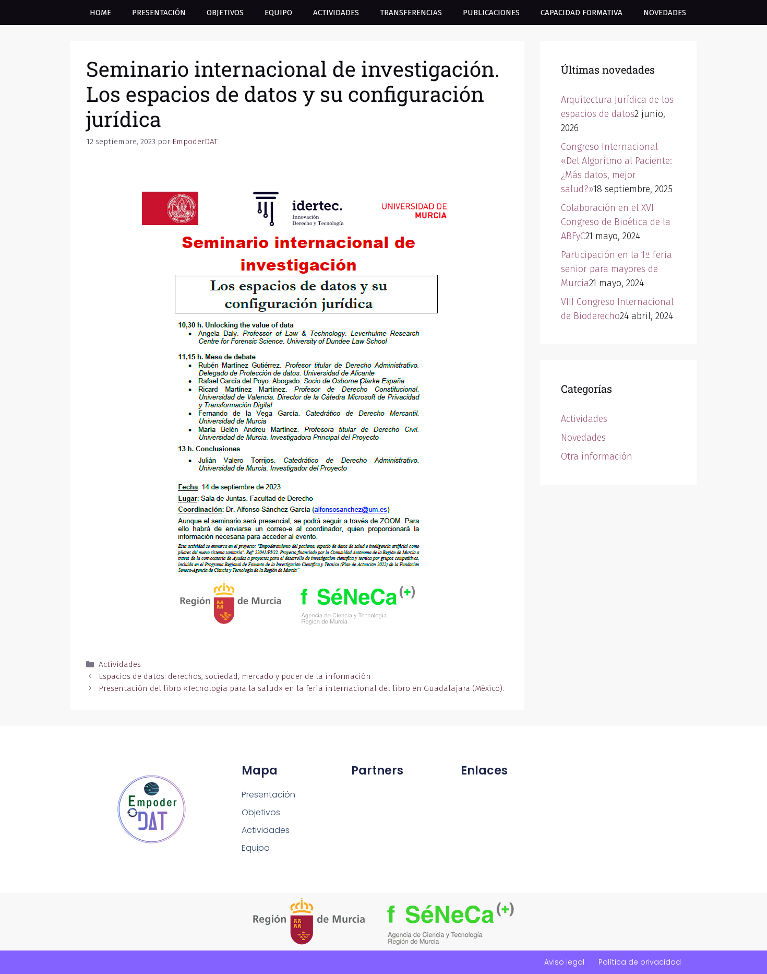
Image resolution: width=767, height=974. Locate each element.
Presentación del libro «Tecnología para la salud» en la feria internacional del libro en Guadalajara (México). (301, 688)
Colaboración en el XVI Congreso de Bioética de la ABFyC (615, 222)
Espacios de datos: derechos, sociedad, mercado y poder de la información (235, 676)
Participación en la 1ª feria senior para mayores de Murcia (616, 269)
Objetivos (225, 12)
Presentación (159, 12)
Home (100, 12)
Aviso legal (564, 962)
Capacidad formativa (581, 12)
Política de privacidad (639, 962)
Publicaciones (491, 12)
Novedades (664, 12)
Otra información (596, 456)
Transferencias (411, 12)
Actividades (336, 12)
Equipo (278, 12)
